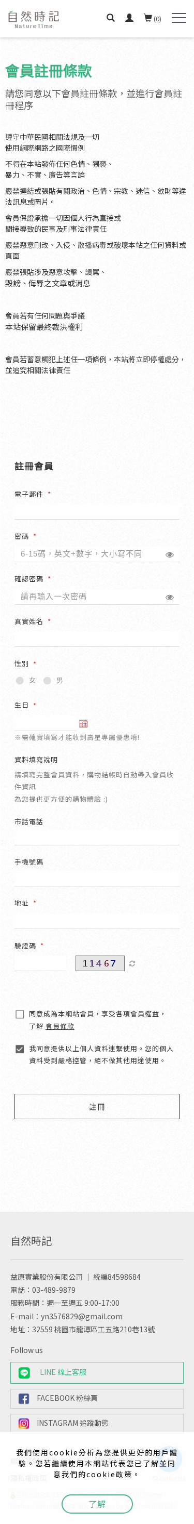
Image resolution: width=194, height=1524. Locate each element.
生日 (21, 705)
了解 (97, 1504)
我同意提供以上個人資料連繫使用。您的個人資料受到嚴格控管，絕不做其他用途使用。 (101, 1054)
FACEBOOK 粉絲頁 (67, 1398)
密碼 (21, 536)
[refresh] (132, 963)
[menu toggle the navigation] (179, 18)
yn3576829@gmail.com (82, 1316)
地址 (21, 903)
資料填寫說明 (36, 759)
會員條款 (60, 1026)
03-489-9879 (54, 1289)
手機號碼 (28, 862)
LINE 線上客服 (63, 1372)
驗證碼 (25, 945)
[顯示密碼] (169, 554)
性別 (21, 663)
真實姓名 (28, 621)
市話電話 (28, 821)
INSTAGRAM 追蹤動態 (73, 1422)
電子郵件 (28, 494)
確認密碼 (28, 579)
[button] (110, 18)
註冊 (97, 1106)
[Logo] (33, 18)
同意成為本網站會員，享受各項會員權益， (98, 1019)
